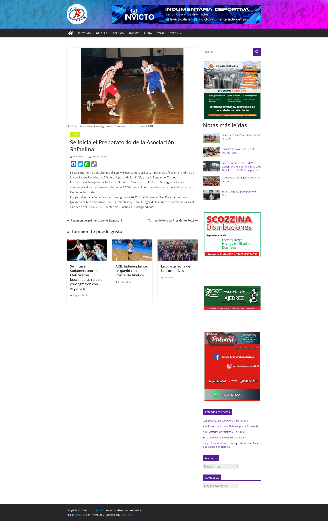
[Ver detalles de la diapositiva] (186, 14)
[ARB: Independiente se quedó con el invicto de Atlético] (132, 242)
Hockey (134, 33)
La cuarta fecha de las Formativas (175, 268)
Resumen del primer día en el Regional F (96, 220)
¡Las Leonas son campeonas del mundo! (226, 420)
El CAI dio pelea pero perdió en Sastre (224, 437)
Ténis (161, 33)
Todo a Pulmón (99, 156)
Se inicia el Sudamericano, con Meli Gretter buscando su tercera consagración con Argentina (86, 277)
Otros (174, 33)
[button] (179, 33)
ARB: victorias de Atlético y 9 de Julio (223, 431)
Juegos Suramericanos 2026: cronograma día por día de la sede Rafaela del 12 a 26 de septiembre (241, 166)
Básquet (101, 33)
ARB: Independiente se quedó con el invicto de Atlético (131, 270)
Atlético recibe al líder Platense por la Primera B (230, 426)
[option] (232, 89)
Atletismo (84, 33)
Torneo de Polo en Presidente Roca (171, 220)
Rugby (148, 33)
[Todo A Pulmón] (71, 33)
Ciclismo (118, 33)
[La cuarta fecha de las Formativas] (178, 242)
